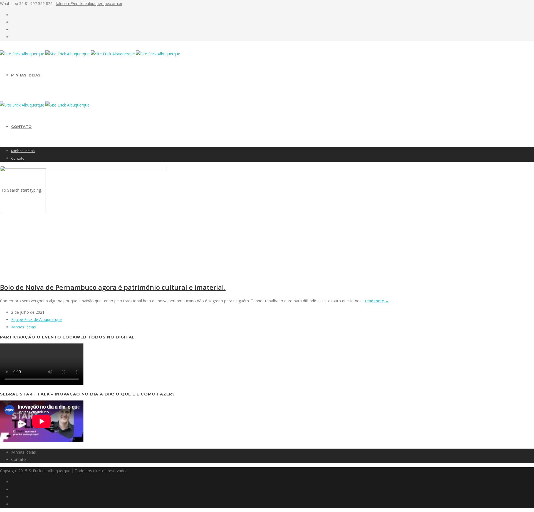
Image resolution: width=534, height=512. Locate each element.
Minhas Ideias (26, 75)
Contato (21, 126)
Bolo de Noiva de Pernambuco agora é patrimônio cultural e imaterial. (113, 287)
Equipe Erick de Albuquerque (36, 319)
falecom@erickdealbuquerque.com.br (89, 3)
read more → (377, 300)
